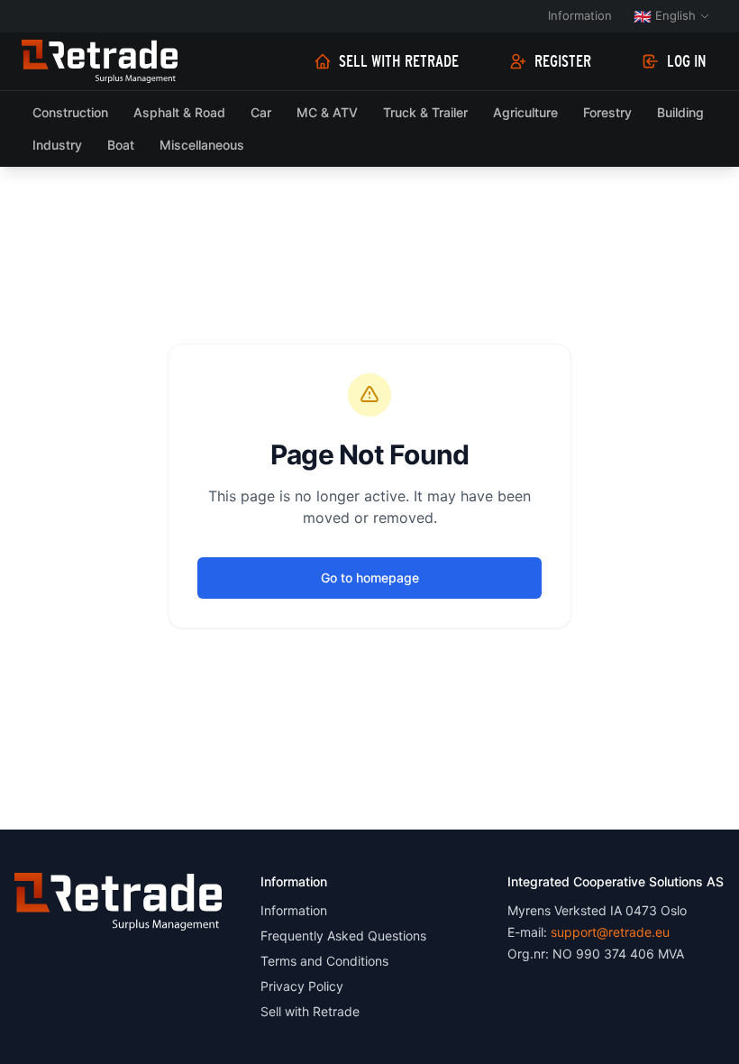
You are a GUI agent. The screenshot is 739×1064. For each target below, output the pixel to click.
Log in (687, 61)
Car (261, 112)
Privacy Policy (301, 986)
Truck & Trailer (425, 112)
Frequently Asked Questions (343, 935)
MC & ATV (327, 112)
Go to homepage (370, 577)
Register (562, 61)
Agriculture (525, 112)
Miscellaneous (202, 144)
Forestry (607, 112)
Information (580, 15)
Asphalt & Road (179, 112)
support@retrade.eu (610, 932)
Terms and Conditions (324, 960)
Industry (57, 144)
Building (680, 112)
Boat (120, 144)
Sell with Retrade (399, 61)
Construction (70, 112)
